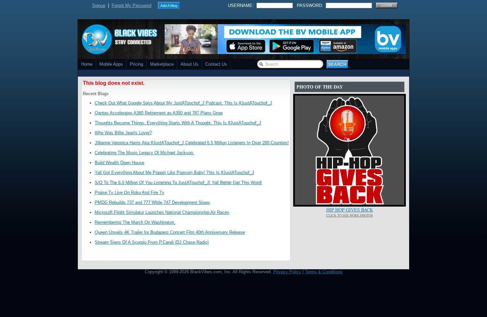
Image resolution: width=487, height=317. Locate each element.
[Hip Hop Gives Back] (349, 203)
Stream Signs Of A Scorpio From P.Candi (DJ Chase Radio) (152, 242)
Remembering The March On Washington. (135, 222)
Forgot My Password (131, 5)
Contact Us (216, 64)
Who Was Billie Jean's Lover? (123, 132)
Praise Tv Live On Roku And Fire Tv (129, 192)
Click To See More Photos (349, 215)
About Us (189, 64)
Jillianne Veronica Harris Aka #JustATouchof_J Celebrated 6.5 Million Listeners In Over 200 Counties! (192, 142)
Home (86, 64)
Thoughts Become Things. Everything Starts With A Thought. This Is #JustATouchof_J (178, 122)
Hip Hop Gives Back (349, 210)
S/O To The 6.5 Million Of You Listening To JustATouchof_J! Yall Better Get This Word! (178, 182)
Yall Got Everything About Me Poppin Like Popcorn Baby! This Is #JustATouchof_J (174, 172)
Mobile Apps (111, 64)
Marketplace (162, 64)
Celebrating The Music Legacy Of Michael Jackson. (144, 152)
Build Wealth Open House (119, 162)
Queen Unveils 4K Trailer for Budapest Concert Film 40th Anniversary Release (170, 232)
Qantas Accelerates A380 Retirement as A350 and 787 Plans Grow (159, 112)
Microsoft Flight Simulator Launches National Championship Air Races (162, 212)
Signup (98, 5)
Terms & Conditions (324, 271)
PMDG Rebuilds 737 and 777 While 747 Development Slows (152, 202)
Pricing (136, 64)
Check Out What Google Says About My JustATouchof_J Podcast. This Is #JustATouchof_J (183, 102)
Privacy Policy (287, 271)
